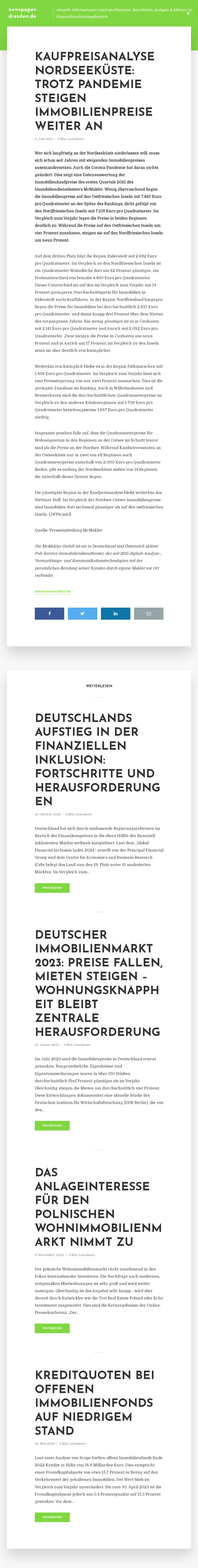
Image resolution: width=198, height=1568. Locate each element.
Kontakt (120, 13)
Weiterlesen (52, 888)
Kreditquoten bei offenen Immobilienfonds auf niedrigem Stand (95, 1403)
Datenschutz (169, 13)
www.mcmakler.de (53, 591)
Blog (88, 13)
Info (102, 13)
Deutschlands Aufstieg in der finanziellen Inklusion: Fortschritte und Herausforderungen (97, 760)
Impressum (143, 13)
